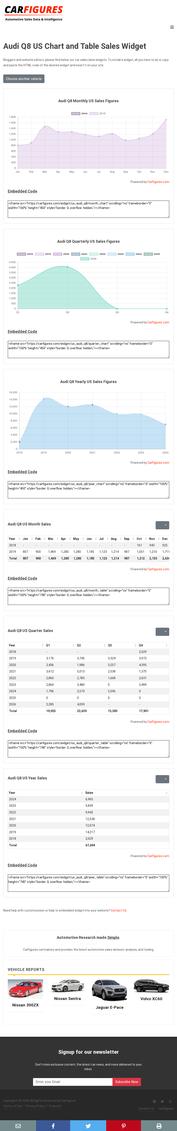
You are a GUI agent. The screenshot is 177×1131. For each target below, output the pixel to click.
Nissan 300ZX (25, 1005)
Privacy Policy (35, 1106)
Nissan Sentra (67, 998)
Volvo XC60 (151, 998)
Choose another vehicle (24, 79)
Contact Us (146, 1108)
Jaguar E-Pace (109, 1007)
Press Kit (55, 1106)
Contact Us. (119, 910)
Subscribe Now (126, 1082)
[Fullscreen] (158, 525)
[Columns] (165, 525)
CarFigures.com (158, 182)
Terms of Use (12, 1106)
